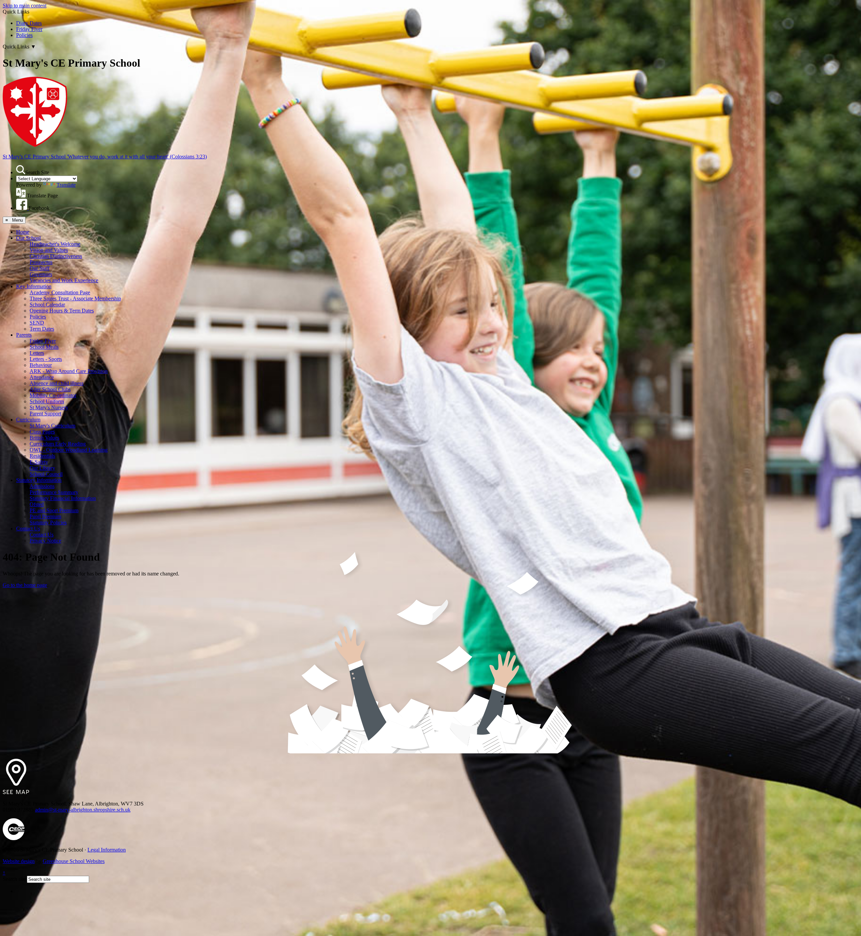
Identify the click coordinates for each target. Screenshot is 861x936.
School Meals (44, 347)
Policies (24, 35)
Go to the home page (25, 585)
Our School (28, 238)
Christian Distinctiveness (56, 256)
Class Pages (42, 432)
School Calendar (47, 304)
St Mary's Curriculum (52, 425)
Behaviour (41, 365)
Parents (24, 335)
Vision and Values (49, 250)
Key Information (33, 286)
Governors (41, 274)
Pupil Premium (45, 516)
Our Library (42, 468)
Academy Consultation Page (60, 292)
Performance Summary (54, 492)
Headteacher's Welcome (55, 244)
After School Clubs (50, 389)
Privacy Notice (45, 541)
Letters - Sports (46, 359)
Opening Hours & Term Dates (62, 310)
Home (22, 232)
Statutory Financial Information (63, 498)
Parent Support (45, 413)
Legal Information (106, 850)
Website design (19, 861)
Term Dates (42, 329)
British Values (44, 438)
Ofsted (37, 504)
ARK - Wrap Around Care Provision (69, 371)
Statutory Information (39, 480)
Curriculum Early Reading (58, 444)
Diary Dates (29, 23)
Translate (66, 185)
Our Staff (39, 268)
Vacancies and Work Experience (64, 280)
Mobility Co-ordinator (53, 395)
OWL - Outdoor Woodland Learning (69, 450)
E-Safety (39, 462)
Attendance (42, 377)
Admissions (42, 486)
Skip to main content (24, 5)
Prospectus (41, 262)
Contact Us (28, 528)
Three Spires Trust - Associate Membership (75, 298)
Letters (37, 353)
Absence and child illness (56, 383)
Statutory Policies (48, 522)
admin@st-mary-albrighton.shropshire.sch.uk (82, 810)
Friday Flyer (29, 29)
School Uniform (47, 401)
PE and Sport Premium (54, 510)
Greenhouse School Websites (74, 861)
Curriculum (28, 419)
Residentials (42, 456)
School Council (46, 474)
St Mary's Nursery (49, 407)
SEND (37, 323)
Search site (14, 879)
